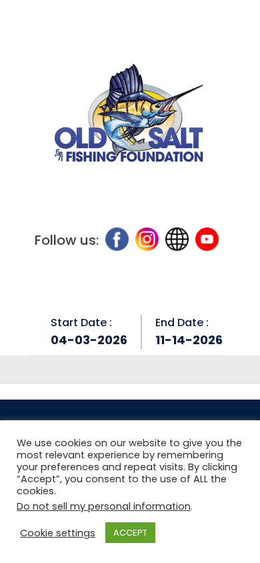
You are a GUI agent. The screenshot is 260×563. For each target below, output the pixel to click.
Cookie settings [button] (57, 533)
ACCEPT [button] (130, 532)
